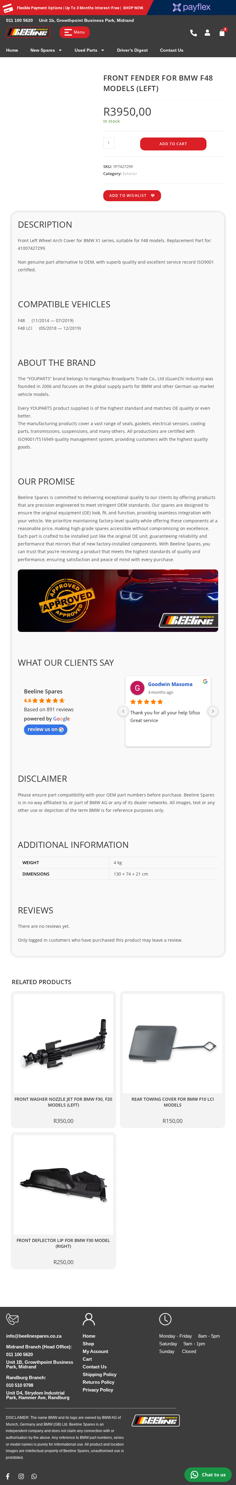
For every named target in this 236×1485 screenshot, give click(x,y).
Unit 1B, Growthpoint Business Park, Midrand (39, 1364)
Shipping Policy (99, 1374)
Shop (88, 1343)
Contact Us (171, 50)
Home (12, 50)
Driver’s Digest (132, 50)
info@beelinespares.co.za (33, 1336)
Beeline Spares (43, 691)
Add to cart (173, 143)
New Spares (42, 50)
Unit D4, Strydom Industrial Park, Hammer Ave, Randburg (37, 1395)
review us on (42, 729)
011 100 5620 (19, 20)
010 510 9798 (19, 1385)
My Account (95, 1351)
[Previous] (123, 711)
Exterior (130, 173)
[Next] (213, 711)
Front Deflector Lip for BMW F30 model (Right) (63, 1243)
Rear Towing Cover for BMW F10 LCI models (173, 1102)
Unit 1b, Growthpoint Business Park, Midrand (86, 20)
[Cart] (222, 33)
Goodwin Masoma (170, 684)
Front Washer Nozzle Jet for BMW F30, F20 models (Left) (63, 1102)
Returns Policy (98, 1382)
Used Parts (86, 50)
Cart (87, 1359)
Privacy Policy (98, 1389)
